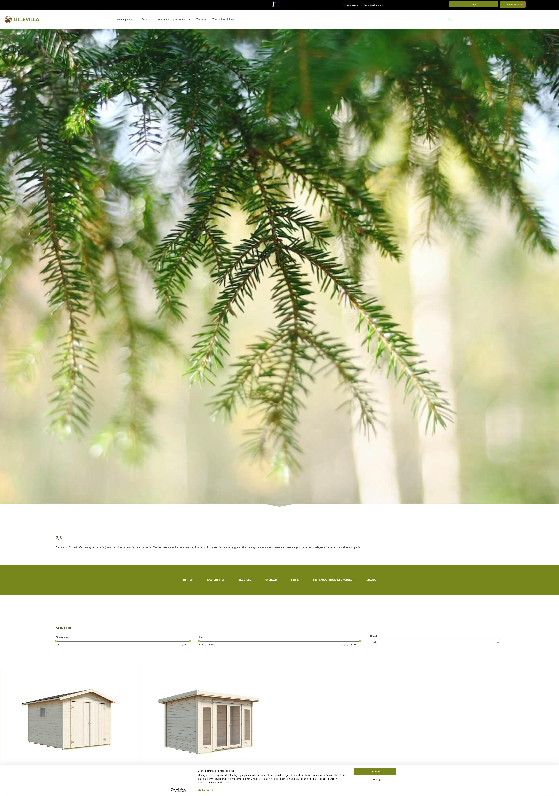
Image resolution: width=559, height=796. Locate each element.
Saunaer (271, 580)
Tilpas (373, 779)
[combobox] (435, 642)
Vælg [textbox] (374, 642)
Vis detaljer (203, 790)
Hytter (187, 580)
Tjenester (201, 19)
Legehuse (245, 580)
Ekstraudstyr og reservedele (332, 580)
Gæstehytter (215, 580)
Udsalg (371, 580)
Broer (145, 19)
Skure (295, 580)
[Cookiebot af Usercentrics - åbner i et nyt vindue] (178, 790)
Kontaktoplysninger (373, 4)
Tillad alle (375, 771)
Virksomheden (350, 4)
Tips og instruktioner (223, 19)
